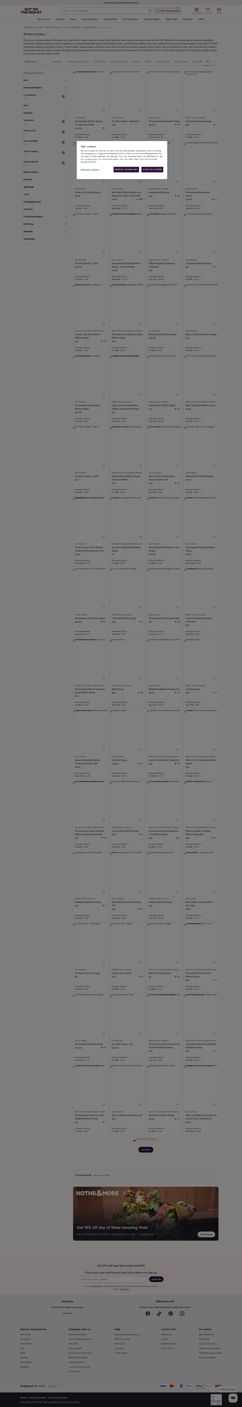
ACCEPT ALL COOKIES (152, 169)
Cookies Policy (91, 159)
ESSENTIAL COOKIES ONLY (126, 169)
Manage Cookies (90, 169)
